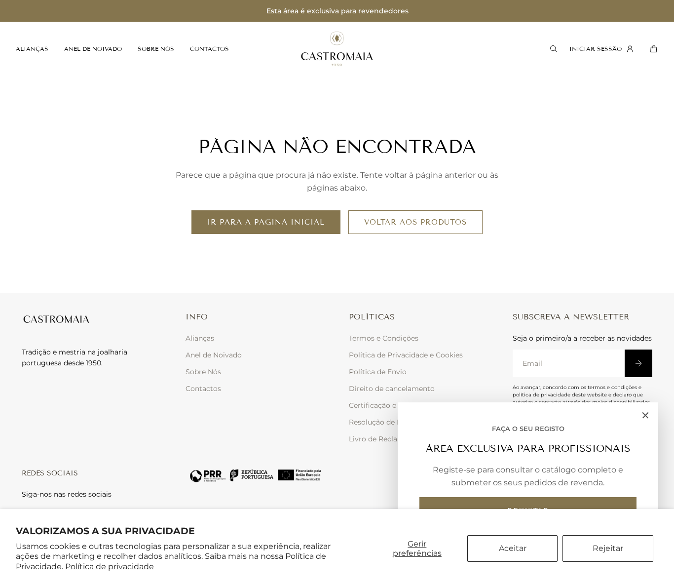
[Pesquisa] (552, 48)
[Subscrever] (638, 363)
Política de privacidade (109, 566)
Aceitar (512, 548)
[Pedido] (652, 48)
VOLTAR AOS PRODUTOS (415, 222)
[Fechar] (645, 415)
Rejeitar (608, 548)
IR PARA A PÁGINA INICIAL (266, 222)
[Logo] (337, 49)
